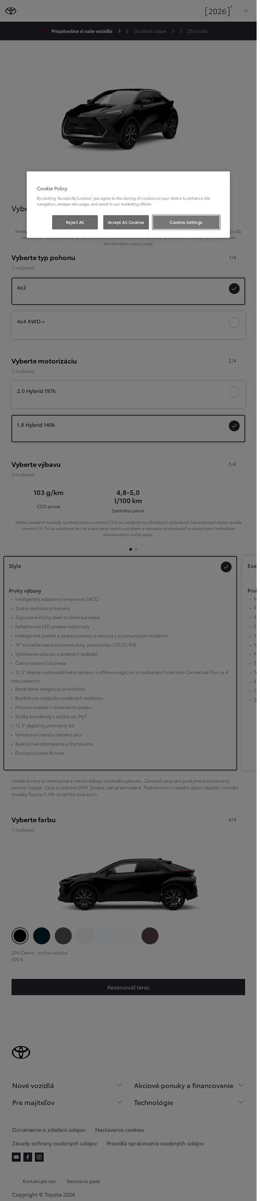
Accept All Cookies (126, 222)
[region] (128, 205)
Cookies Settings (186, 222)
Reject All (75, 222)
